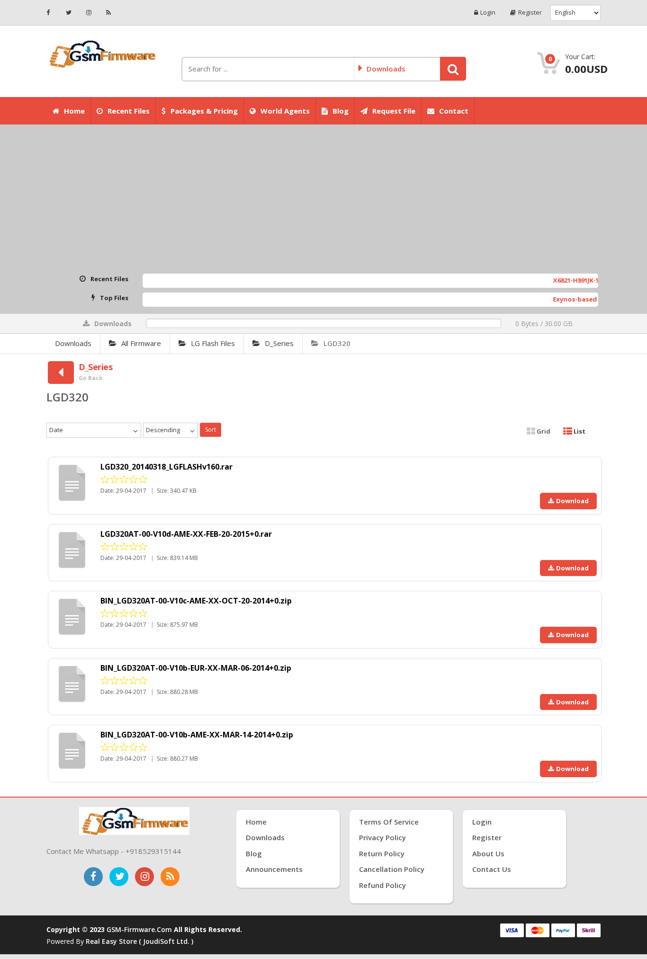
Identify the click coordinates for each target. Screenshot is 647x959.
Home (74, 110)
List (578, 431)
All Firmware (141, 343)
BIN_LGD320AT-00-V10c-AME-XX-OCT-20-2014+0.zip (196, 600)
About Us (488, 853)
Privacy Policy (382, 837)
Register (530, 12)
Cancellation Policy (391, 869)
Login (487, 12)
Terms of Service (389, 821)
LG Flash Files (213, 343)
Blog (340, 110)
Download (572, 501)
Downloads (73, 343)
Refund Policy (382, 885)
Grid (542, 431)
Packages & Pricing (204, 110)
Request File (393, 110)
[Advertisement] (323, 200)
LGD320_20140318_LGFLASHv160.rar (166, 467)
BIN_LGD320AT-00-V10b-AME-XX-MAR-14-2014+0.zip (196, 734)
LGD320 (337, 343)
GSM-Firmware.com (139, 929)
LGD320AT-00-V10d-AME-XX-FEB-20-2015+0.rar (186, 534)
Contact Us (491, 869)
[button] (453, 68)
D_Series (279, 343)
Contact (453, 110)
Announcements (274, 869)
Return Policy (381, 853)
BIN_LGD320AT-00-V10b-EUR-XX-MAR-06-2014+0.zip (195, 668)
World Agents (285, 110)
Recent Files (129, 110)
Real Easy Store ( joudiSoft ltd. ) (139, 941)
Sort (210, 430)
